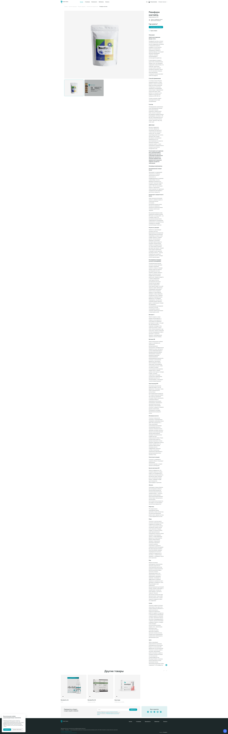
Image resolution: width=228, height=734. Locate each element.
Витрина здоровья (81, 6)
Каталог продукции (73, 6)
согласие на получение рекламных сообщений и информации (107, 712)
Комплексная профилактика (92, 6)
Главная (65, 6)
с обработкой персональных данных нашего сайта (12, 722)
